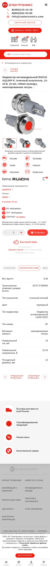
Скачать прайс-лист (27, 30)
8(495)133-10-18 (21, 9)
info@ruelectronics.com (27, 16)
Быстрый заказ (28, 242)
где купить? (8, 509)
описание (10, 268)
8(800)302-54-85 (21, 13)
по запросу (20, 217)
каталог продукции (12, 480)
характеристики (29, 268)
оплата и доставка (11, 500)
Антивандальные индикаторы (18, 63)
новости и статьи (34, 480)
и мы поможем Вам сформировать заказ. (25, 250)
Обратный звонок (25, 22)
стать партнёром (33, 509)
